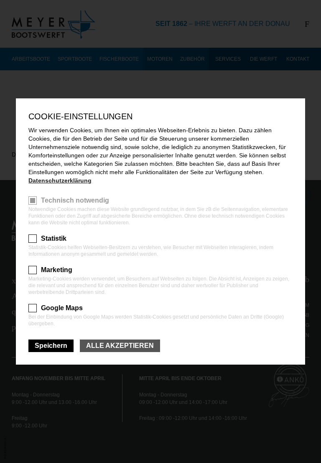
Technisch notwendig (75, 200)
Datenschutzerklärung (60, 180)
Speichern (51, 345)
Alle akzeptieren (120, 345)
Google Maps (62, 307)
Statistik (53, 238)
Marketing (56, 269)
